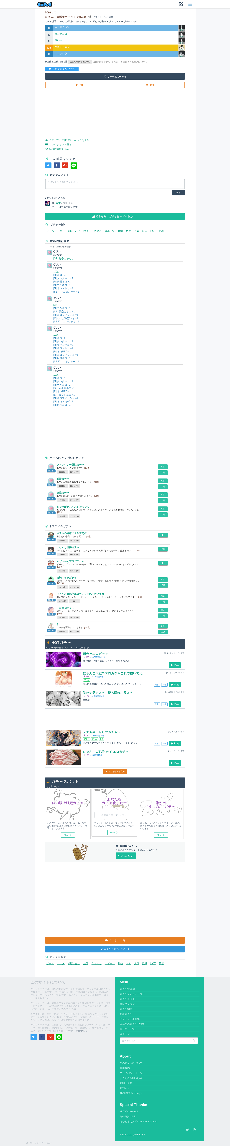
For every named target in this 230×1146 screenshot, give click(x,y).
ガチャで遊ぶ (127, 989)
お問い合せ (126, 1083)
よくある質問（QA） (131, 1078)
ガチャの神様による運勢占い (73, 533)
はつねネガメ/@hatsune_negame (138, 1121)
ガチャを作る (127, 999)
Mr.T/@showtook (129, 1111)
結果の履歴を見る (59, 148)
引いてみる (124, 855)
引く (163, 535)
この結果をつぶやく (63, 68)
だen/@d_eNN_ (129, 1116)
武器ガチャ (63, 478)
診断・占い (74, 231)
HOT (153, 231)
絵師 (85, 231)
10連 (152, 85)
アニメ (61, 231)
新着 (161, 231)
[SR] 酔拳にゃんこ (63, 258)
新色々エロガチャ (95, 653)
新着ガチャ (126, 1014)
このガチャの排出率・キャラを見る (69, 140)
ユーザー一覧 (116, 940)
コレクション (127, 1004)
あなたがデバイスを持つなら (73, 506)
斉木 (58, 203)
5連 (81, 85)
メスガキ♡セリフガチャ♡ (101, 732)
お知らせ (125, 1088)
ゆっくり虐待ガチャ (68, 547)
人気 (136, 231)
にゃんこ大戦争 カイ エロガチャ (106, 751)
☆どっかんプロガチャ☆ (70, 561)
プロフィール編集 (130, 1019)
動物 (120, 231)
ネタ (128, 231)
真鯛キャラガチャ (67, 577)
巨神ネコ (60, 40)
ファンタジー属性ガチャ (70, 464)
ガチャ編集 (126, 1009)
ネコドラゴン (62, 27)
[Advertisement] (115, 111)
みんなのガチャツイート (116, 949)
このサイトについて (131, 1063)
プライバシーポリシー (132, 1073)
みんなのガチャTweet (132, 1024)
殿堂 (144, 231)
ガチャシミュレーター (132, 994)
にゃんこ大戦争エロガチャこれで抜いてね (80, 594)
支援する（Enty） (133, 1093)
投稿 (178, 192)
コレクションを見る (60, 144)
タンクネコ (61, 33)
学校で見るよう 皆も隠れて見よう (108, 693)
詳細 (181, 30)
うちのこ (97, 231)
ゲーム (50, 231)
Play (176, 665)
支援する (81, 1031)
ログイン (125, 1034)
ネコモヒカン (62, 47)
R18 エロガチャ (65, 608)
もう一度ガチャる (116, 76)
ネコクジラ (61, 53)
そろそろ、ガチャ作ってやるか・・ (116, 216)
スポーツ (110, 231)
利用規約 (125, 1068)
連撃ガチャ (63, 492)
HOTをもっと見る (116, 771)
